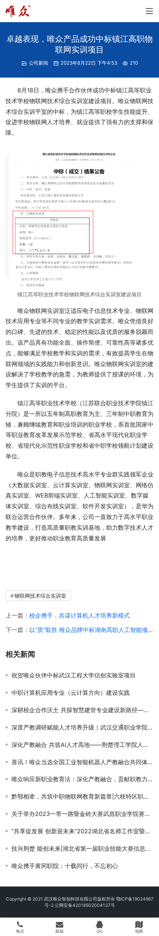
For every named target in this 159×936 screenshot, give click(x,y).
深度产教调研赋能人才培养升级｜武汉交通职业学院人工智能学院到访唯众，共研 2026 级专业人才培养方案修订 (82, 727)
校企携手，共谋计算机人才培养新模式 (79, 615)
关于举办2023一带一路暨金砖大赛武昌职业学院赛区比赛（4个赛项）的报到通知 (82, 813)
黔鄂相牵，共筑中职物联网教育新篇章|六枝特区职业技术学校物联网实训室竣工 (82, 796)
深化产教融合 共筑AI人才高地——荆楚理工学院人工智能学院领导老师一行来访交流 (82, 744)
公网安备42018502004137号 (85, 905)
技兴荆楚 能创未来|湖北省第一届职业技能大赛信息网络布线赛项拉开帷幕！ (82, 848)
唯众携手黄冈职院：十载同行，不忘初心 (64, 865)
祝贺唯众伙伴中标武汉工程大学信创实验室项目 (73, 675)
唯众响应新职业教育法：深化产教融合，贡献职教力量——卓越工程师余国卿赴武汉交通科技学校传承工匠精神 (82, 779)
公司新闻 (38, 63)
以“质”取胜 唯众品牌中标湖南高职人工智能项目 (91, 629)
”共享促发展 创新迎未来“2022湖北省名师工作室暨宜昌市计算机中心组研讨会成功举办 (82, 831)
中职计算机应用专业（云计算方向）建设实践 (70, 692)
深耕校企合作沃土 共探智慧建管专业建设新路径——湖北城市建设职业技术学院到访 (82, 710)
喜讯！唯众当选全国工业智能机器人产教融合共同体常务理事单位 (82, 762)
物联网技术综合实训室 (40, 595)
